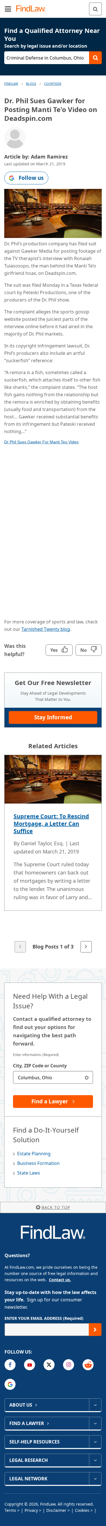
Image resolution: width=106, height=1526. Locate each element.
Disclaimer (56, 1510)
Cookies (82, 1510)
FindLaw (11, 83)
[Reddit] (88, 1364)
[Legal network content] (95, 1478)
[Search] (95, 9)
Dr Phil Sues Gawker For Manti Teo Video (41, 442)
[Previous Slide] (20, 946)
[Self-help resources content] (95, 1442)
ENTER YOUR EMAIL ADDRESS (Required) (44, 1318)
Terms (10, 1510)
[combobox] (53, 1077)
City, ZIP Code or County (40, 1066)
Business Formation (38, 1163)
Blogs (31, 83)
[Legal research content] (95, 1460)
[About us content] (95, 1405)
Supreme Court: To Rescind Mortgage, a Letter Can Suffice (51, 823)
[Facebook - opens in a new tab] (10, 1364)
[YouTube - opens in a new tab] (29, 1364)
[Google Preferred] (10, 1384)
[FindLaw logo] (33, 9)
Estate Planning (34, 1153)
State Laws (28, 1173)
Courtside (52, 83)
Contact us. (60, 1279)
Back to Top (56, 1207)
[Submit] (95, 1329)
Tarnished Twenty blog (45, 629)
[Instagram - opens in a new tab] (68, 1364)
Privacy (31, 1510)
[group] (53, 854)
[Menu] (8, 8)
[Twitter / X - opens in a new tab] (49, 1364)
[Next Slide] (86, 946)
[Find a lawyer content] (95, 1423)
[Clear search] (86, 1077)
